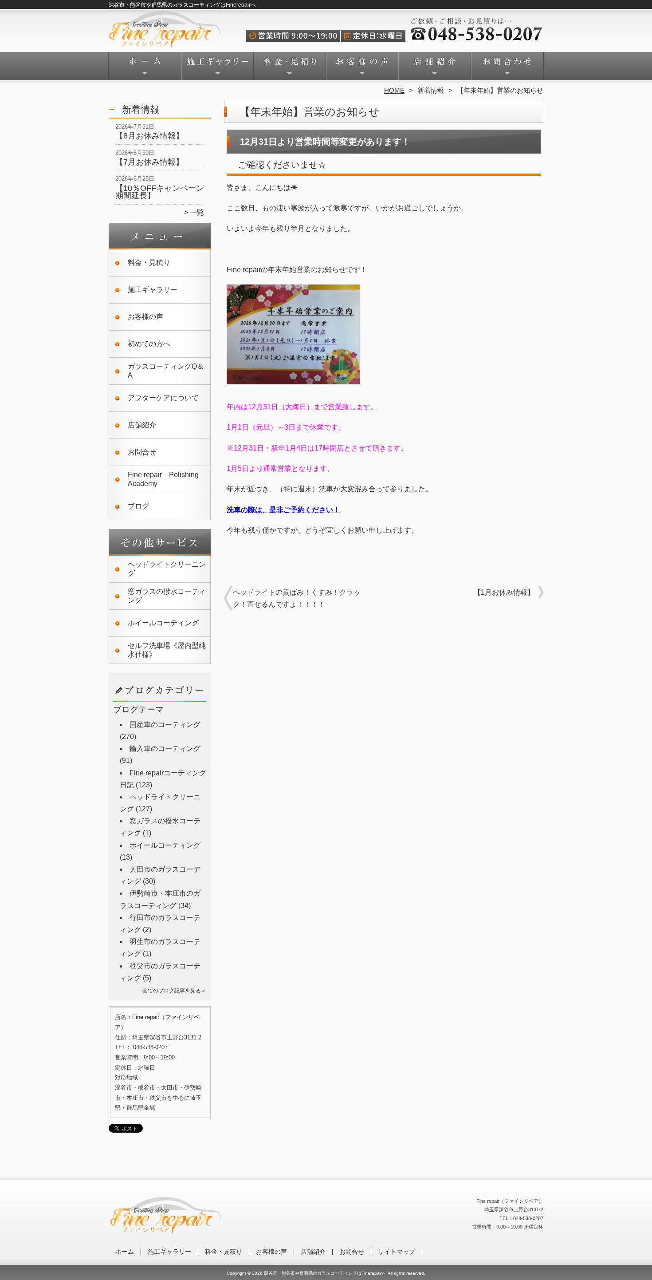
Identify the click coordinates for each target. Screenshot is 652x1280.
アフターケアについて (163, 398)
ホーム (145, 69)
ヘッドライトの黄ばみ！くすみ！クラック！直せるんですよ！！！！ (297, 598)
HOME (394, 90)
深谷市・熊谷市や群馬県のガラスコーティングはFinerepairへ (325, 1273)
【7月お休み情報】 (149, 162)
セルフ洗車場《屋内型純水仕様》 (167, 650)
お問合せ (507, 69)
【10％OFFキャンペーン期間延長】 (159, 192)
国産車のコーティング (165, 724)
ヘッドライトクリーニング (167, 569)
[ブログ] (159, 701)
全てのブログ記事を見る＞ (174, 991)
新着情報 (430, 90)
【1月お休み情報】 (504, 592)
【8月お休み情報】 (149, 135)
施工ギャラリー (217, 69)
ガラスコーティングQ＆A (166, 371)
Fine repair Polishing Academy (163, 479)
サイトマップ (396, 1251)
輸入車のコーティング (165, 748)
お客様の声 (362, 69)
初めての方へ (149, 344)
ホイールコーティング (163, 623)
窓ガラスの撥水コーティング (167, 596)
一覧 (197, 212)
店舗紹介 (434, 69)
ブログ (138, 506)
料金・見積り (290, 69)
